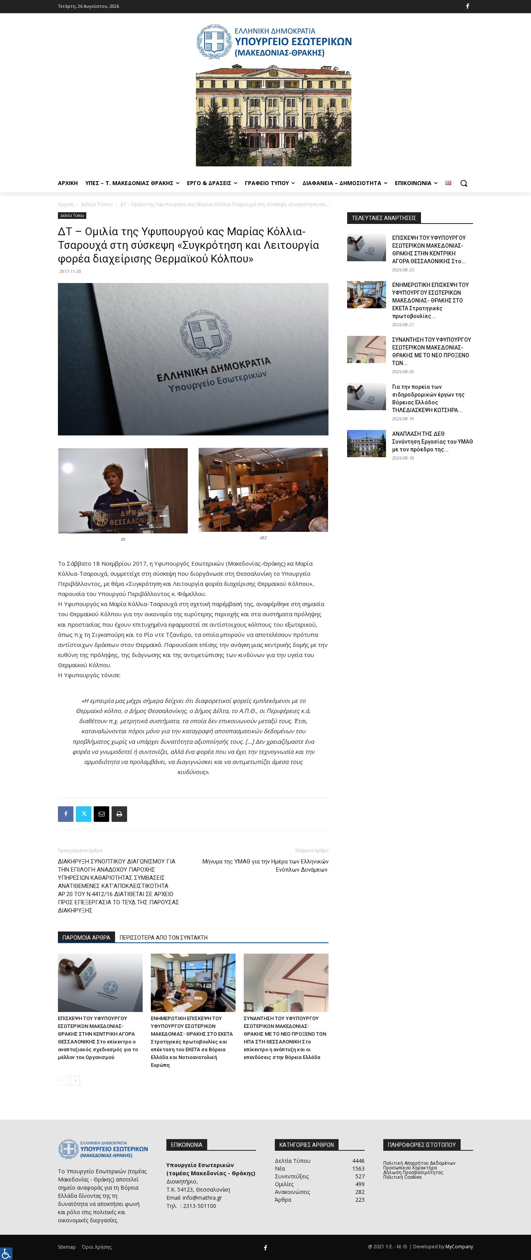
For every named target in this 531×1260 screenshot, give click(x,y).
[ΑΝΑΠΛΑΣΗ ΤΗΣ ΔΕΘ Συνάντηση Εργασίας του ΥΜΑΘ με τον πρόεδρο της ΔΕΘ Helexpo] (366, 443)
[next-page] (75, 1080)
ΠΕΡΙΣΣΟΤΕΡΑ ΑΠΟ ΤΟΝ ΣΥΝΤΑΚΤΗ (164, 938)
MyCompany (459, 1246)
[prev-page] (63, 1080)
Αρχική (65, 204)
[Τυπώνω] (119, 814)
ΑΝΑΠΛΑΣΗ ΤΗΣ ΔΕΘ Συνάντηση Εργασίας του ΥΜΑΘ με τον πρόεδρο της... (432, 442)
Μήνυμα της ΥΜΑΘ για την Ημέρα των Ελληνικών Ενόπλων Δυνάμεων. (265, 865)
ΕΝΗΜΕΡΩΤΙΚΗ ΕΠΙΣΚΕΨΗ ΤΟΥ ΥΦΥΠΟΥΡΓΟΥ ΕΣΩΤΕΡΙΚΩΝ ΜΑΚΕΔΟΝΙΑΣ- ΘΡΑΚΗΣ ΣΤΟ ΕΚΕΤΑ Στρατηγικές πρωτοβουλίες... (430, 300)
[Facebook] (467, 6)
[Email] (101, 814)
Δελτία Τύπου (97, 204)
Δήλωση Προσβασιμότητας (413, 1172)
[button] (463, 183)
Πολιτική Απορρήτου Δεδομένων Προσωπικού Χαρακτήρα (419, 1165)
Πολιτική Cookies (402, 1177)
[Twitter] (83, 814)
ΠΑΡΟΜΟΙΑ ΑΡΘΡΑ (86, 938)
